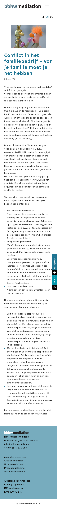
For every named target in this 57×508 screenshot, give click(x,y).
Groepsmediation (13, 464)
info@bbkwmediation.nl (17, 444)
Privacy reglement (14, 484)
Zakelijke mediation (15, 457)
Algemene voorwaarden (17, 480)
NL (43, 16)
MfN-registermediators (16, 436)
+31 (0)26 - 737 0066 (15, 447)
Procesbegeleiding (14, 468)
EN (47, 16)
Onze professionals (14, 471)
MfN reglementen (14, 488)
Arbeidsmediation (13, 460)
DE (51, 16)
